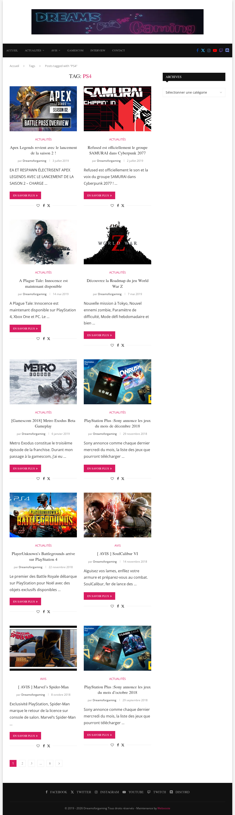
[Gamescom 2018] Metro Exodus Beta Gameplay (43, 423)
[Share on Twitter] (48, 205)
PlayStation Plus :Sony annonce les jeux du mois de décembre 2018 (117, 423)
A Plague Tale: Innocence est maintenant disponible (43, 283)
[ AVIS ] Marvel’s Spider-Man (43, 686)
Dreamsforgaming (34, 161)
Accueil (12, 50)
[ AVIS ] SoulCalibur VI (117, 553)
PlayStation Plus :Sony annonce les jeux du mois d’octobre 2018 (117, 689)
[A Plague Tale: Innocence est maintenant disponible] (43, 242)
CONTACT (118, 50)
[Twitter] (203, 50)
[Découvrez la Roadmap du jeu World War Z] (117, 242)
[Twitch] (221, 50)
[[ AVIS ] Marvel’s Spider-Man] (43, 648)
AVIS (54, 50)
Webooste (163, 808)
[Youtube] (215, 50)
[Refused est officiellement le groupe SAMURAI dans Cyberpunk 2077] (117, 108)
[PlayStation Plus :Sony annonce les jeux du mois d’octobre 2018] (117, 648)
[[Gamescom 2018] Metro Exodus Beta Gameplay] (43, 381)
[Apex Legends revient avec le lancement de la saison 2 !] (43, 108)
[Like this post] (38, 205)
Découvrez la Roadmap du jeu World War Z (117, 283)
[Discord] (227, 50)
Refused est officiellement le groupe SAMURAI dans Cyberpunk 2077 (118, 150)
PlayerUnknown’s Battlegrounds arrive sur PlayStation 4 (43, 556)
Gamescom (75, 50)
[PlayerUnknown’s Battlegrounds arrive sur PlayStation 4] (43, 515)
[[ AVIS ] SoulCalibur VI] (117, 515)
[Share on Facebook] (44, 205)
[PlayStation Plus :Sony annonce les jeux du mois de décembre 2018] (117, 381)
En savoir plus (24, 195)
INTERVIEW (97, 50)
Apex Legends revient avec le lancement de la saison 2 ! (43, 150)
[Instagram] (209, 50)
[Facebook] (197, 50)
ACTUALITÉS (33, 50)
